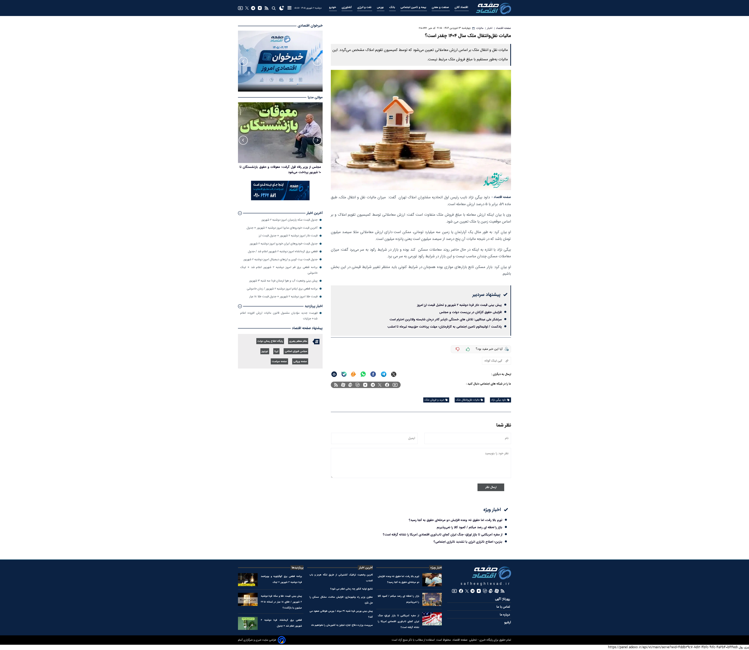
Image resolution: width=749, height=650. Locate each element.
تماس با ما (503, 607)
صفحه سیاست (279, 362)
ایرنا (276, 351)
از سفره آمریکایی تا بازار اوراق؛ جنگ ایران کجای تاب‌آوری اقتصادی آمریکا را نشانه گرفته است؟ (442, 534)
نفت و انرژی (364, 7)
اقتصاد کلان (461, 7)
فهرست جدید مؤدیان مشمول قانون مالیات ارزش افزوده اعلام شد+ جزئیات (279, 316)
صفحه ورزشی (300, 362)
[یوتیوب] (240, 8)
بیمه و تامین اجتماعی (413, 7)
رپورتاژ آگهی (503, 599)
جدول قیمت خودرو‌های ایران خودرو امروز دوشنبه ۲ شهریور (284, 243)
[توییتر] (247, 8)
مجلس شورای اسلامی (296, 351)
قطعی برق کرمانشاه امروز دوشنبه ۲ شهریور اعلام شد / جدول (283, 251)
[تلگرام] (253, 8)
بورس (380, 7)
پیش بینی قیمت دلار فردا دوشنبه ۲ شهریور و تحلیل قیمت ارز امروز (459, 305)
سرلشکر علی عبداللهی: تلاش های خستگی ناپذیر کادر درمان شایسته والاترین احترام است (446, 319)
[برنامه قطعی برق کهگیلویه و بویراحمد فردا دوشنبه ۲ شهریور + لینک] (248, 579)
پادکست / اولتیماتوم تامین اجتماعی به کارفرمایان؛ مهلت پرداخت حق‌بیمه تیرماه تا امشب (444, 326)
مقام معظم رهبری (298, 341)
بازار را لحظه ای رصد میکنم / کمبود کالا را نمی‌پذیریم (469, 527)
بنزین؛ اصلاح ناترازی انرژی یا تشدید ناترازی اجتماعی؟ (468, 541)
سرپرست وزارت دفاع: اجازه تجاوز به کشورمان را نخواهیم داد (342, 625)
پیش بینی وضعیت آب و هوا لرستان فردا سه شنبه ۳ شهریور (283, 280)
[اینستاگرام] (259, 8)
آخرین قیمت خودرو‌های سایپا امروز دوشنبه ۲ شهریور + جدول (282, 227)
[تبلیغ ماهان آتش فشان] (280, 199)
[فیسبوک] (387, 384)
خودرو (333, 7)
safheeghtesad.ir (486, 584)
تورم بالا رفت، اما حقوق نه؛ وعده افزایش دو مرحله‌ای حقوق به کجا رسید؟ (455, 520)
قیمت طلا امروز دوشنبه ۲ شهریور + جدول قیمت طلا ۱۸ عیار (283, 296)
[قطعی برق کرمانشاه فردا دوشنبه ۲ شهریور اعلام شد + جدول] (248, 623)
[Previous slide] (317, 61)
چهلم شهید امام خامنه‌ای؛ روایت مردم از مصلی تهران (287, 167)
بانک (392, 7)
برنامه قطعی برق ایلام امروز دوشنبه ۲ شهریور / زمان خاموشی (282, 288)
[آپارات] (343, 385)
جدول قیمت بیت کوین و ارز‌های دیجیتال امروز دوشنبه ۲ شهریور (280, 259)
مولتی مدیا (315, 97)
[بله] (344, 374)
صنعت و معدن (441, 7)
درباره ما (505, 614)
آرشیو (507, 622)
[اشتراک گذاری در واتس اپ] (363, 374)
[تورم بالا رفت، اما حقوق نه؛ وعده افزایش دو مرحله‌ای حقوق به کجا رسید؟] (432, 579)
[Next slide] (243, 61)
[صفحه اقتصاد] (493, 8)
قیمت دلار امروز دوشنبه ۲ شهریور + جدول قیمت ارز (288, 235)
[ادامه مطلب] (240, 213)
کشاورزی (347, 7)
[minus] (457, 349)
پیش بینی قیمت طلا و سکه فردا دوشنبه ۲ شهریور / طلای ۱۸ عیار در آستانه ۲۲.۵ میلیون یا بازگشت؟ (281, 602)
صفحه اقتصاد (459, 640)
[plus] (468, 349)
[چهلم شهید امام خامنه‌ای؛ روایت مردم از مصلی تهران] (280, 132)
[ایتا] (353, 374)
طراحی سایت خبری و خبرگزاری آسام (257, 640)
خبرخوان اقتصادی (310, 25)
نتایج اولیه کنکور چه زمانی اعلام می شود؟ (351, 589)
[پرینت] (334, 374)
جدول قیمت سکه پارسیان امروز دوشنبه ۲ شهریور (289, 219)
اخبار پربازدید (314, 306)
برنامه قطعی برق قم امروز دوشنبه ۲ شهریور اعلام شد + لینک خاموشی (279, 270)
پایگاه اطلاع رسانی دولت (270, 341)
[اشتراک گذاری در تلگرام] (384, 374)
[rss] (266, 8)
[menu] (289, 8)
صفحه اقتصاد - (501, 197)
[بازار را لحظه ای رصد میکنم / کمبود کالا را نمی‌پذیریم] (432, 599)
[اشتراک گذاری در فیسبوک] (373, 374)
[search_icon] (273, 8)
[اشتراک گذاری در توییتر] (393, 374)
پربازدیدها (298, 567)
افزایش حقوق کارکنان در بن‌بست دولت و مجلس (470, 312)
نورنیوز (265, 351)
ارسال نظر (490, 487)
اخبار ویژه (436, 567)
